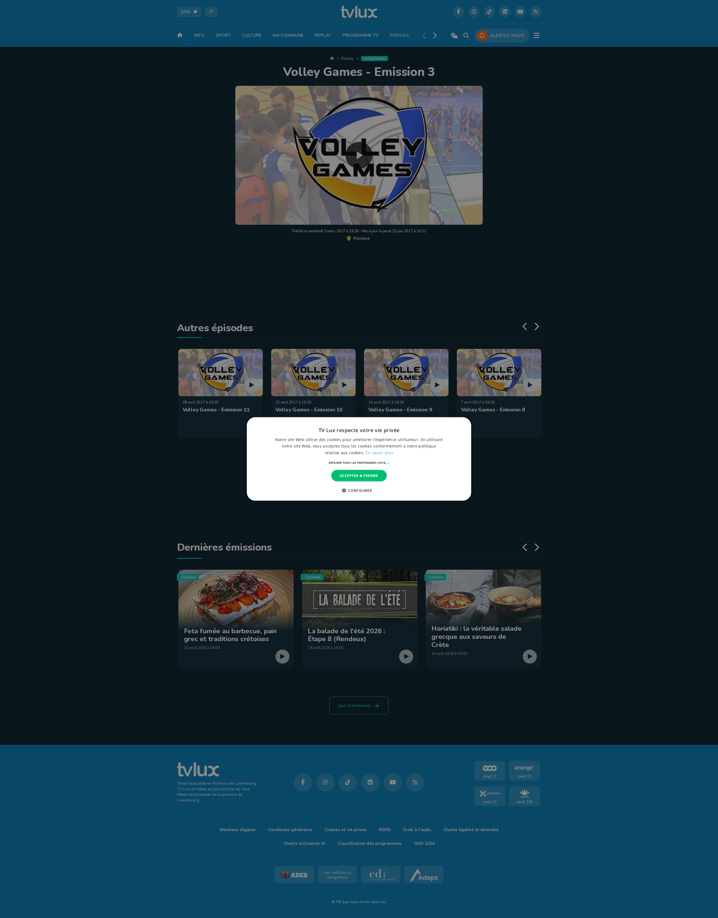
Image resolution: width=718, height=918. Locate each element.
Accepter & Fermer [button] (359, 475)
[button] (359, 462)
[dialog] (359, 459)
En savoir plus (379, 452)
